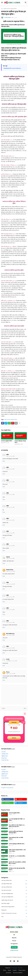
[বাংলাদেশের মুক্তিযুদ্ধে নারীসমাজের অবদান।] (4, 845)
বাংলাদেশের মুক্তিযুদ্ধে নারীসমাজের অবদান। (17, 843)
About (9, 970)
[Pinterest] (12, 423)
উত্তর (4, 461)
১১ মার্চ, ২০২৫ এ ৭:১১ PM (10, 520)
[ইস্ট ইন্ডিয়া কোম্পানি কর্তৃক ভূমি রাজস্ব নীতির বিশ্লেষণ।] (4, 870)
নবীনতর (3, 708)
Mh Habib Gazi (10, 633)
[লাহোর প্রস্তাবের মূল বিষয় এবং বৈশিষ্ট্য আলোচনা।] (4, 839)
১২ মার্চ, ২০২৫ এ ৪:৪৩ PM (10, 609)
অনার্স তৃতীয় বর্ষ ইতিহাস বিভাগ (14, 883)
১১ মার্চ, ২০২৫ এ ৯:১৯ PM (10, 558)
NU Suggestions (14, 943)
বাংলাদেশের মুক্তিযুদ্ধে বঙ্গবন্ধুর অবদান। (20, 441)
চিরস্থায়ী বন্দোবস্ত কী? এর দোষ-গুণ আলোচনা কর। (12, 68)
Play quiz (14, 940)
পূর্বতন (25, 708)
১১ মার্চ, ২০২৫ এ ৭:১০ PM (10, 507)
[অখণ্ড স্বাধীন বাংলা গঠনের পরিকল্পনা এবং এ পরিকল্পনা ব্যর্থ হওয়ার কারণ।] (4, 826)
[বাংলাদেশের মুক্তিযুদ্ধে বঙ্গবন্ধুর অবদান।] (21, 435)
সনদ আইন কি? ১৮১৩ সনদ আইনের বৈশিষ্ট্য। (17, 856)
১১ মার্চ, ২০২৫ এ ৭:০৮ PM (10, 494)
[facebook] (10, 961)
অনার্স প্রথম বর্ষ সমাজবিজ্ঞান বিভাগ (14, 896)
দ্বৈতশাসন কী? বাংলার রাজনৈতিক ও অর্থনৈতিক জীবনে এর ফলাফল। (17, 862)
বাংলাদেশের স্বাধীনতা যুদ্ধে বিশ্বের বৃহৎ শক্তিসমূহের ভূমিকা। (16, 832)
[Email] (16, 423)
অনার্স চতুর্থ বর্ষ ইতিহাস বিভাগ (14, 880)
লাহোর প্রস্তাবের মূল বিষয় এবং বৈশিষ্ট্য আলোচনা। (16, 838)
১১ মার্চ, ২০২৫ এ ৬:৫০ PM (10, 456)
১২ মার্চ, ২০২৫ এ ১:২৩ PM (10, 596)
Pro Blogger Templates (17, 967)
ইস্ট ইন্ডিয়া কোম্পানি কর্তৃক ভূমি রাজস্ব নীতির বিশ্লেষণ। (17, 869)
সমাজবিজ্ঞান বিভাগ (4, 754)
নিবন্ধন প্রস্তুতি (14, 947)
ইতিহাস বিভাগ (4, 758)
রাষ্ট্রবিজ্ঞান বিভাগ (4, 756)
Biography (14, 910)
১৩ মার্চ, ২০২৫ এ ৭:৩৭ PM (10, 648)
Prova (7, 672)
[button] (2, 2)
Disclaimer (8, 972)
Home (4, 970)
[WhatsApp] (9, 423)
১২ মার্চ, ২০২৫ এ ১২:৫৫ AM (10, 571)
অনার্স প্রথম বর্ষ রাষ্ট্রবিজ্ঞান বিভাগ (14, 893)
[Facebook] (2, 423)
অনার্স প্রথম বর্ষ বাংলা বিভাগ (14, 890)
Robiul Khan (9, 569)
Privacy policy (21, 970)
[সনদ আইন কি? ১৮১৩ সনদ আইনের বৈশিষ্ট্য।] (4, 857)
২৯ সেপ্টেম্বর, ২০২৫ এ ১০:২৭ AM (11, 660)
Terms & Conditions (17, 972)
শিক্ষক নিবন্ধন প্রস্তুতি (14, 903)
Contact (15, 970)
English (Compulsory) (7, 787)
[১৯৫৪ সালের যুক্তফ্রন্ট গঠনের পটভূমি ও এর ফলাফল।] (4, 820)
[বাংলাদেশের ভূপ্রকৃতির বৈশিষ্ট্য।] (7, 435)
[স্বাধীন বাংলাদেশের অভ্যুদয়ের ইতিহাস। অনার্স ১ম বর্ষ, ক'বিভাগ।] (4, 851)
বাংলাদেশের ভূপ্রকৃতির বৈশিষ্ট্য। (7, 441)
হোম (2, 8)
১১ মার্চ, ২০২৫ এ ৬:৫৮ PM (10, 469)
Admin (8, 557)
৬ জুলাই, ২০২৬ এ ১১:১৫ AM (10, 673)
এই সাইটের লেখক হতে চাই (14, 950)
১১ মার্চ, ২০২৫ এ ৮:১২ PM (10, 532)
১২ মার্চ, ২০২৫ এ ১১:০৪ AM (10, 584)
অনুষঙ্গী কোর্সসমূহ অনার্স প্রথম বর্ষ (14, 900)
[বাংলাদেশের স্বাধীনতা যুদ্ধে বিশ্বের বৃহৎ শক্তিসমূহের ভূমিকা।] (4, 833)
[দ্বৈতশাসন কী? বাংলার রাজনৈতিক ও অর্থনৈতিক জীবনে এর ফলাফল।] (4, 863)
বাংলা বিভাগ (3, 752)
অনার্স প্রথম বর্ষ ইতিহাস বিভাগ (14, 887)
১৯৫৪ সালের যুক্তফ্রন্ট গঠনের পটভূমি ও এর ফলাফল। (17, 819)
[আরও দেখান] (19, 423)
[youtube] (14, 961)
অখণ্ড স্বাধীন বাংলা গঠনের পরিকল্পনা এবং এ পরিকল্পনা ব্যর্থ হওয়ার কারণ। (17, 825)
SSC (14, 916)
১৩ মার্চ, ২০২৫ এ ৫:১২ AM (10, 622)
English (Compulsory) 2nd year (14, 913)
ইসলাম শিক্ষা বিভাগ (5, 760)
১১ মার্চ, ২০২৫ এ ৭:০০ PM (10, 481)
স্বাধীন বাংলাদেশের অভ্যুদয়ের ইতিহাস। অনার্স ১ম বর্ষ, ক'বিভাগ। (17, 850)
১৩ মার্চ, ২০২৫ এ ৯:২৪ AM (10, 635)
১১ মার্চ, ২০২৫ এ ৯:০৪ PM (10, 545)
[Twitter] (5, 423)
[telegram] (18, 961)
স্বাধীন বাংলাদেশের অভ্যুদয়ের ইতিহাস (10, 8)
